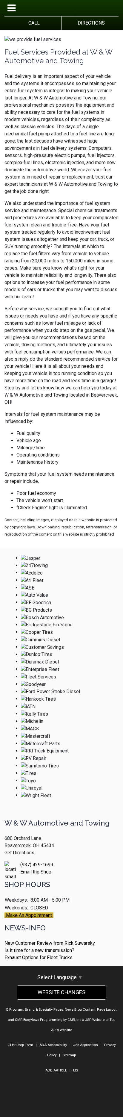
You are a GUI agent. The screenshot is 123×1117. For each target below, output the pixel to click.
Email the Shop (35, 872)
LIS (75, 1070)
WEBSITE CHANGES (61, 992)
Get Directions (19, 852)
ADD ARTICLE (56, 1070)
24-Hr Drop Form (20, 1045)
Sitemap (69, 1055)
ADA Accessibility (53, 1045)
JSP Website (94, 1020)
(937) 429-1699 (36, 864)
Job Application (85, 1045)
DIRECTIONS (90, 23)
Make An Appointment (29, 915)
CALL (33, 23)
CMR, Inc (74, 1020)
